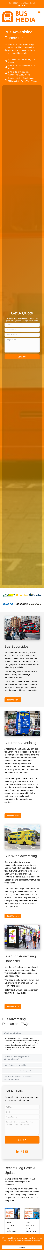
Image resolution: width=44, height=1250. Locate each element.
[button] (22, 356)
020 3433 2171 (13, 3)
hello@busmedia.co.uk (28, 3)
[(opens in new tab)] (9, 595)
